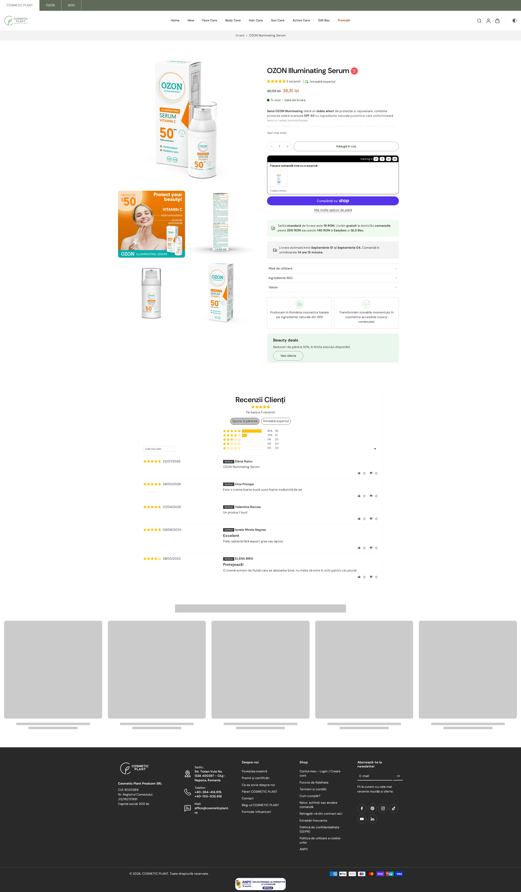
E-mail (364, 776)
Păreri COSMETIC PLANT (259, 791)
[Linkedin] (372, 818)
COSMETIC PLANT (20, 5)
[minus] (271, 146)
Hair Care (256, 20)
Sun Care (278, 20)
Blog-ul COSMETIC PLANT (260, 805)
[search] (479, 21)
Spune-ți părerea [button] (244, 421)
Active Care (301, 20)
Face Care (209, 20)
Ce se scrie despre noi (258, 785)
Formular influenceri (256, 812)
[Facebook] (361, 808)
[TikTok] (393, 808)
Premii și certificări (255, 778)
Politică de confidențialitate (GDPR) (319, 829)
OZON (50, 5)
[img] (152, 461)
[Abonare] (398, 776)
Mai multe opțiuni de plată (333, 210)
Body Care (233, 20)
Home (175, 20)
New (191, 20)
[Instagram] (383, 808)
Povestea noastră (254, 771)
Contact (248, 798)
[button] (276, 81)
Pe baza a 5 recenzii (260, 412)
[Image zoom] (186, 121)
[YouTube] (361, 818)
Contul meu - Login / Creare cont (320, 773)
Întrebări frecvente (313, 820)
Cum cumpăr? (310, 796)
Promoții (344, 20)
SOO (71, 5)
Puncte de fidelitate (314, 782)
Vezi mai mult (276, 133)
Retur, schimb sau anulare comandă (318, 805)
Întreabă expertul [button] (276, 421)
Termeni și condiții (313, 789)
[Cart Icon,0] (497, 21)
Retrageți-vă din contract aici (321, 814)
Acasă (239, 35)
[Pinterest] (372, 808)
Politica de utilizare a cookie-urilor (321, 840)
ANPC (304, 849)
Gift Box (324, 20)
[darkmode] (511, 20)
